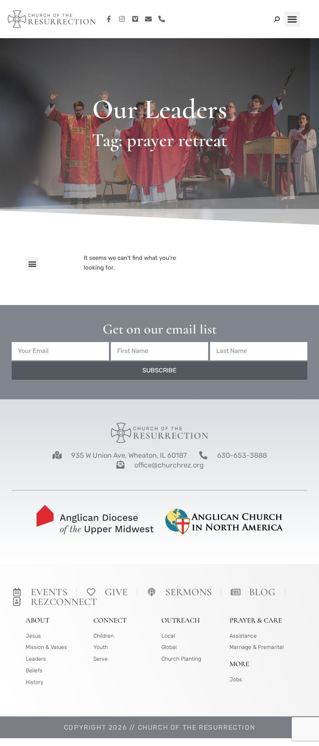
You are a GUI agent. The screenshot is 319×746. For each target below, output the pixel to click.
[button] (292, 19)
